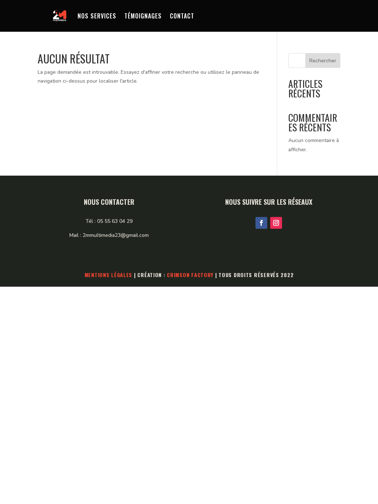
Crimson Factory (190, 275)
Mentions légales (109, 275)
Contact (182, 15)
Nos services (97, 15)
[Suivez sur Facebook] (261, 223)
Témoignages (143, 15)
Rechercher (322, 60)
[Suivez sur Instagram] (276, 223)
